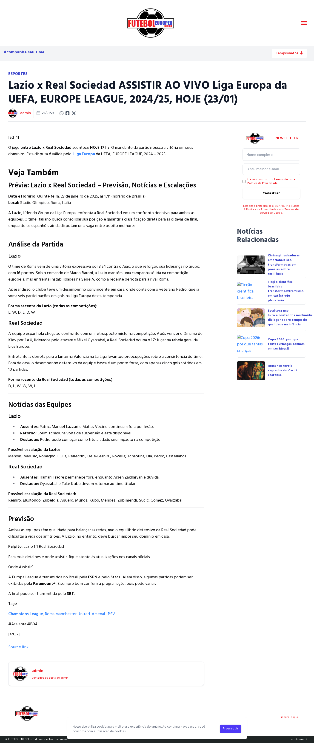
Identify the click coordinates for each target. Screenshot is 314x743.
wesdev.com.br (299, 739)
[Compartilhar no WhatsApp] (61, 113)
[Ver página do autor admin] (12, 113)
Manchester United (72, 614)
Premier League (289, 717)
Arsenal (98, 614)
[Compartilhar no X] (74, 113)
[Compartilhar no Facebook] (67, 113)
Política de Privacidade (262, 183)
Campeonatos (287, 53)
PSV (111, 614)
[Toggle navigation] (304, 23)
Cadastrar (271, 193)
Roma (49, 614)
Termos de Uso (284, 179)
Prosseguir (231, 728)
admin (25, 113)
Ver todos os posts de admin (50, 678)
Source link (18, 647)
